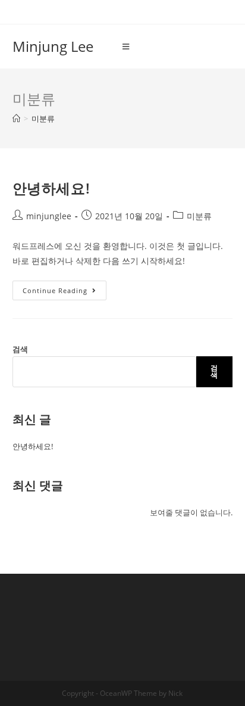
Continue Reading (61, 292)
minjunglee (48, 216)
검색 (20, 349)
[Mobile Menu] (126, 46)
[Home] (16, 118)
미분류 (199, 216)
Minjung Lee (52, 46)
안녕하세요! (51, 188)
